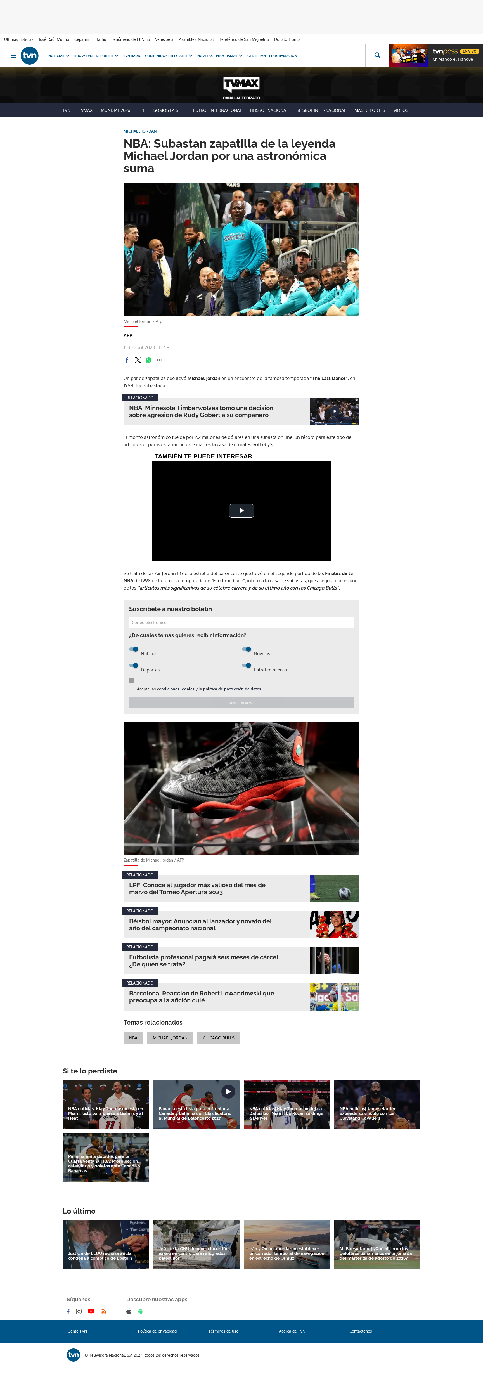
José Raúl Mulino (54, 39)
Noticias (56, 56)
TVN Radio (132, 56)
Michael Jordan (170, 1037)
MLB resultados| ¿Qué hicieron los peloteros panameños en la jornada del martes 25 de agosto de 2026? (376, 1253)
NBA (133, 1037)
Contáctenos (360, 1331)
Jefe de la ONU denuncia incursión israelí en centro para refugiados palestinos (193, 1253)
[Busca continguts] (377, 55)
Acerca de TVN (292, 1331)
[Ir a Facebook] (69, 1311)
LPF (142, 110)
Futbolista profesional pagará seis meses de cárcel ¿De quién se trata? (203, 961)
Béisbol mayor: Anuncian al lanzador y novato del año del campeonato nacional (200, 925)
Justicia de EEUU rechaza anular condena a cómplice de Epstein (100, 1256)
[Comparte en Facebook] (126, 360)
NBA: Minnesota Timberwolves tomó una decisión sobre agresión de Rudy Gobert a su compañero (201, 411)
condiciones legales (176, 689)
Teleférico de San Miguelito (244, 39)
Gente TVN (256, 56)
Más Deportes (369, 110)
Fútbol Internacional (217, 110)
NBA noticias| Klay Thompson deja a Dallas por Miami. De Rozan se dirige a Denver (286, 1113)
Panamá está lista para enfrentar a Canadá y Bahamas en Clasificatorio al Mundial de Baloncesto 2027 (195, 1113)
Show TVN (83, 56)
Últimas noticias (19, 39)
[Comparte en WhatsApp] (148, 360)
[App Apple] (129, 1311)
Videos (401, 110)
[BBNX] (73, 1355)
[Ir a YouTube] (92, 1311)
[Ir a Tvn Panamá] (30, 56)
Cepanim (82, 39)
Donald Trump (287, 39)
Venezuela (164, 39)
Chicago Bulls (219, 1037)
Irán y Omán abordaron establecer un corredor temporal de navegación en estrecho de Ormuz (286, 1253)
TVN (66, 110)
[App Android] (142, 1311)
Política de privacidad (157, 1331)
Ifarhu (101, 39)
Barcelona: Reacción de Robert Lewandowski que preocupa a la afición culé (201, 997)
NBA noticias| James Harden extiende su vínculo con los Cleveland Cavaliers (368, 1113)
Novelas (205, 56)
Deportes (104, 56)
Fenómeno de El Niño (131, 39)
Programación (283, 56)
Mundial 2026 (115, 110)
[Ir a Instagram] (80, 1311)
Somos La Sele (169, 110)
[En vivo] (437, 49)
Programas (226, 56)
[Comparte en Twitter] (137, 360)
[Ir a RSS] (105, 1311)
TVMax (86, 110)
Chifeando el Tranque (453, 59)
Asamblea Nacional (196, 39)
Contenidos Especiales (166, 56)
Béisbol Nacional (269, 110)
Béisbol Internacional (321, 110)
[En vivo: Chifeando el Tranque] (408, 55)
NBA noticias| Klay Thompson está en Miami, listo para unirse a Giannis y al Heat (105, 1113)
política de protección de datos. (232, 689)
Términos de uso (223, 1331)
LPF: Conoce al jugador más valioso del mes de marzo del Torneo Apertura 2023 (197, 889)
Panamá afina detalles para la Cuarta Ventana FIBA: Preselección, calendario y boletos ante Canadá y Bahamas (104, 1163)
